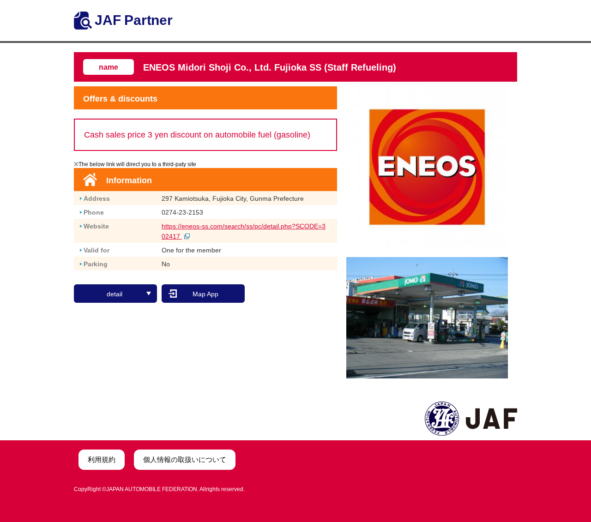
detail (114, 294)
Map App (205, 294)
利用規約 (101, 459)
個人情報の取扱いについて (184, 459)
